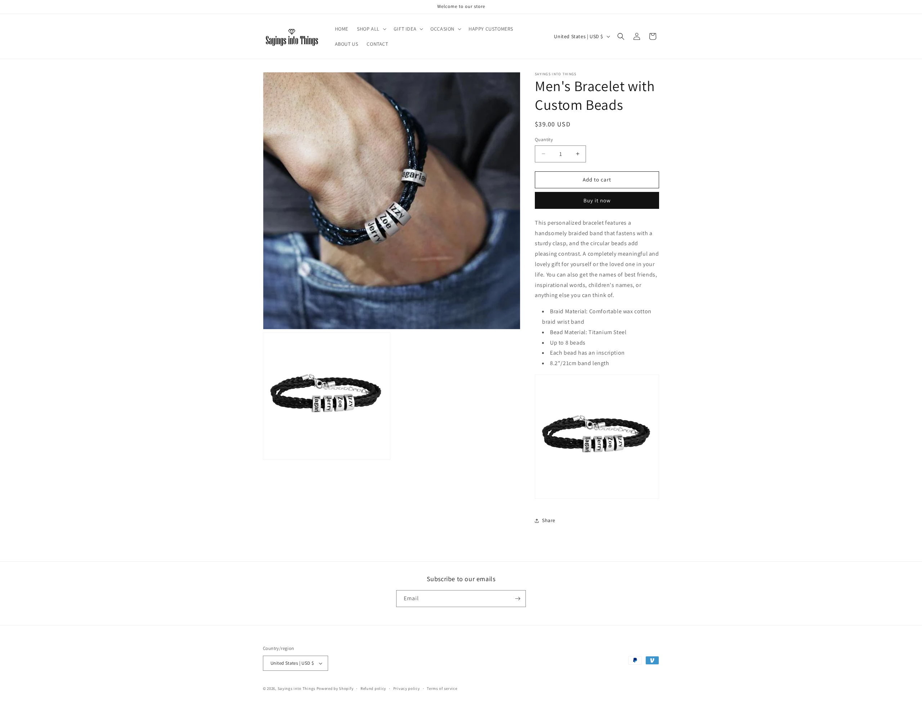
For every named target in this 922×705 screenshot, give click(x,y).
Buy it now (597, 200)
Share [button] (548, 520)
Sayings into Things (296, 688)
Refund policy (373, 688)
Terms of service (442, 688)
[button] (371, 28)
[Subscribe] (517, 598)
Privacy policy (406, 688)
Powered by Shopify (335, 688)
